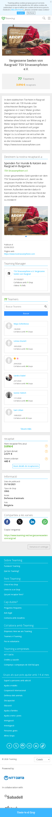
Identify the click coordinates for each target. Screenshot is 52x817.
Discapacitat (9, 700)
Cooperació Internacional (15, 690)
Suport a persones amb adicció (17, 680)
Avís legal (8, 613)
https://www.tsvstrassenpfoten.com (19, 254)
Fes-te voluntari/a (11, 641)
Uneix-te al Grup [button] (26, 812)
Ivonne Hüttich (20, 393)
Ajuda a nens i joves (12, 715)
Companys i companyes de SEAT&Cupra (21, 664)
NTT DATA (8, 654)
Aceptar (21, 13)
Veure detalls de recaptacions (26, 466)
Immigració (9, 720)
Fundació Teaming (12, 566)
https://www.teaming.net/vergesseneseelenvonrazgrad (26, 537)
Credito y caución (11, 659)
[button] (26, 236)
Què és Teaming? (11, 571)
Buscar (26, 313)
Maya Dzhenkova (21, 324)
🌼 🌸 (16, 358)
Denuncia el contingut (38, 547)
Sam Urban (18, 410)
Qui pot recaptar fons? (13, 594)
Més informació (17, 10)
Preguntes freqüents (13, 608)
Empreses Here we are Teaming (18, 631)
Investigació (9, 725)
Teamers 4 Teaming (12, 636)
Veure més (26, 428)
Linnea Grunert (20, 341)
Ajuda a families (11, 710)
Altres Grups (9, 735)
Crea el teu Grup (11, 584)
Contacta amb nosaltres (14, 618)
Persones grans (10, 730)
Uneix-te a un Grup (12, 589)
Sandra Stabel (19, 375)
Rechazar (31, 13)
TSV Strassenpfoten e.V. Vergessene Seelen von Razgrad (29, 272)
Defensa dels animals (13, 695)
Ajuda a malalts (10, 685)
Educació (8, 705)
